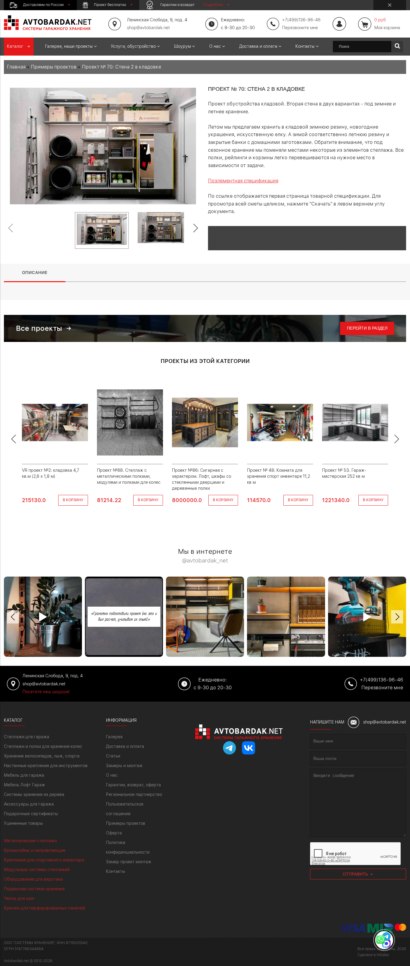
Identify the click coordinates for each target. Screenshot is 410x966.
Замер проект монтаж (128, 861)
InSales (383, 955)
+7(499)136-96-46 (381, 680)
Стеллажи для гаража (26, 736)
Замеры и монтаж (124, 765)
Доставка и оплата (125, 746)
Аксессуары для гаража (29, 804)
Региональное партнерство (134, 794)
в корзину (73, 500)
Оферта (114, 832)
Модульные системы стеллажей (37, 869)
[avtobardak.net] (48, 28)
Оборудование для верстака (33, 879)
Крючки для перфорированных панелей (44, 908)
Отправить (356, 874)
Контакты (115, 871)
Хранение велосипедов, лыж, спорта (42, 756)
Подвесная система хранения (34, 888)
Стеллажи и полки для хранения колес (43, 746)
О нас (112, 775)
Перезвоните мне (300, 27)
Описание (34, 272)
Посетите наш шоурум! (46, 691)
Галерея (114, 736)
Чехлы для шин (19, 898)
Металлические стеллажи (30, 840)
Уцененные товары (23, 823)
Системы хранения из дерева (34, 794)
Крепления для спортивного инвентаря (44, 860)
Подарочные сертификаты (31, 813)
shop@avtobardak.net (148, 27)
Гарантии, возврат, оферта (133, 784)
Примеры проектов (125, 823)
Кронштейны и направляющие (34, 850)
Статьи (113, 756)
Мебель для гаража (24, 775)
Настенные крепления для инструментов (46, 765)
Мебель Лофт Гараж (24, 784)
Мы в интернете (205, 556)
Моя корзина (387, 23)
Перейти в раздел (367, 328)
